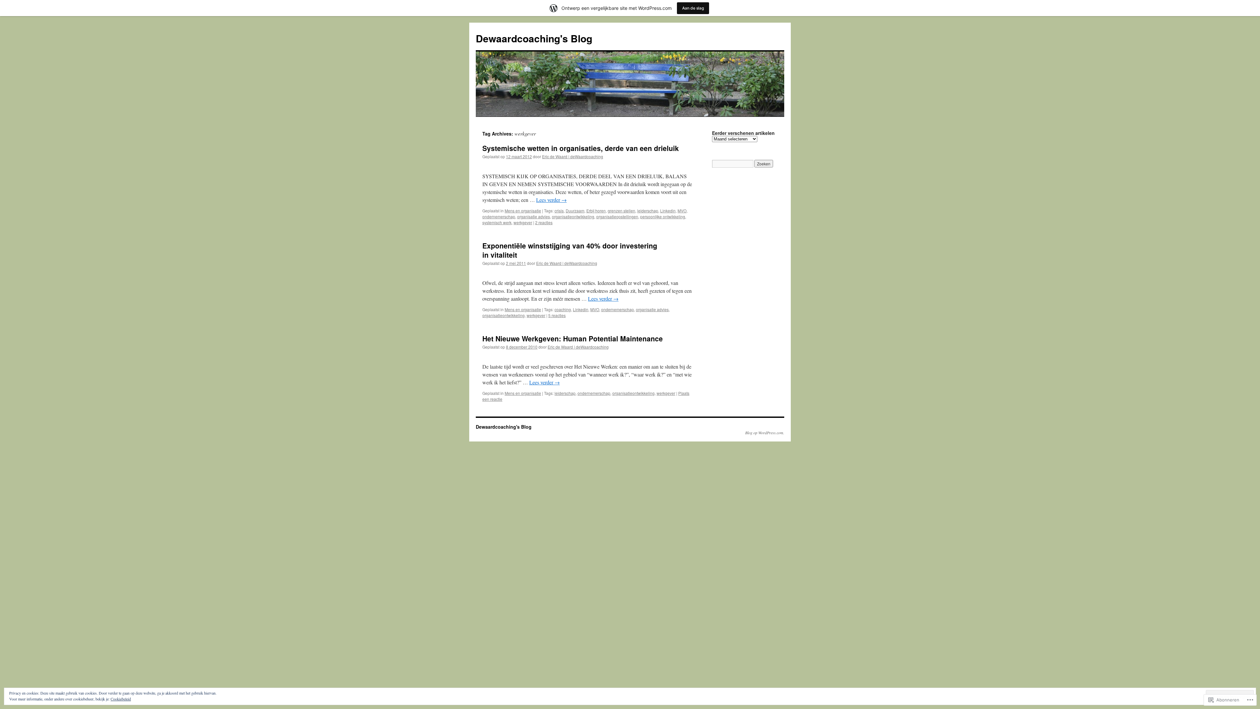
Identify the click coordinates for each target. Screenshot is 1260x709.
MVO (682, 210)
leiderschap (647, 210)
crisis (559, 210)
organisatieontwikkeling (573, 216)
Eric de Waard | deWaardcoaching (572, 156)
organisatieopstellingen (617, 216)
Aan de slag (693, 8)
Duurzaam (575, 210)
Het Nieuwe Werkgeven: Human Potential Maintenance (572, 338)
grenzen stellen (621, 210)
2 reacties (544, 222)
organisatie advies (533, 216)
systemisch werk (497, 222)
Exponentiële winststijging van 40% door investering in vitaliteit (569, 250)
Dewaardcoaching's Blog (534, 38)
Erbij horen (596, 210)
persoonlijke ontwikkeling (662, 216)
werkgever (523, 222)
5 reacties (557, 315)
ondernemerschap (498, 216)
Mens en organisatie (523, 210)
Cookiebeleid (121, 698)
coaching (563, 309)
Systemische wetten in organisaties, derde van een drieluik (580, 148)
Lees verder (551, 199)
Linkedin (668, 210)
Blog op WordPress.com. (764, 432)
